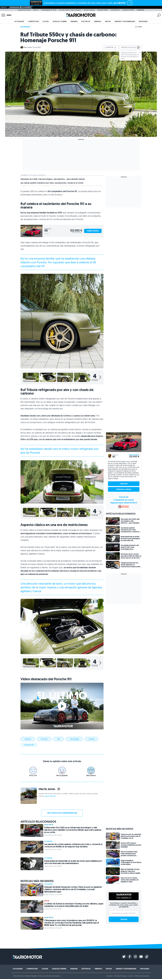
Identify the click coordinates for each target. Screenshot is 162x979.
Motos (108, 21)
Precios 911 (123, 497)
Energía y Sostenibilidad (125, 21)
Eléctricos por (14, 7)
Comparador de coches (124, 500)
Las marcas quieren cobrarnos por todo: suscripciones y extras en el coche (52, 183)
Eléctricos (85, 21)
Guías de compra (60, 21)
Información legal (120, 976)
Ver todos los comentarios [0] (62, 813)
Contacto (109, 976)
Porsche (44, 739)
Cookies (130, 976)
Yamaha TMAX (102, 10)
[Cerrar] (140, 52)
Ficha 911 (123, 483)
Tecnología (74, 739)
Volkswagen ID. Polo (48, 10)
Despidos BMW (128, 10)
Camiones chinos (24, 10)
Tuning (91, 739)
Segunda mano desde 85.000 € (123, 502)
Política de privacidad (141, 976)
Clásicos (27, 739)
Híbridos (97, 21)
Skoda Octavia (89, 10)
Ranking (74, 21)
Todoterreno (115, 10)
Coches (45, 21)
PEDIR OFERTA (93, 231)
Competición (33, 21)
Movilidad (143, 21)
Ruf (58, 739)
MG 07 (36, 10)
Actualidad (19, 21)
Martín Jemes (28, 47)
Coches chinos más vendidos (70, 10)
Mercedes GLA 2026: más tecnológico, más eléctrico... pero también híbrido (53, 179)
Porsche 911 (29, 745)
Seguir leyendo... (51, 796)
